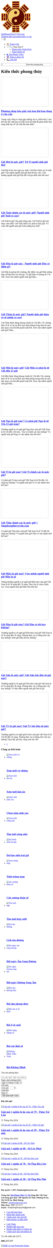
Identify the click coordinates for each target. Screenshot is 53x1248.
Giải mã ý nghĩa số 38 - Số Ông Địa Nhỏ (23, 1179)
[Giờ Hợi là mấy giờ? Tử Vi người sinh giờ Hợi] (24, 156)
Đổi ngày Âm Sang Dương (21, 961)
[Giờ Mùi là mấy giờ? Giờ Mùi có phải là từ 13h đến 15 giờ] (24, 362)
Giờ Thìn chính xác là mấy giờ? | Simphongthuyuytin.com (19, 524)
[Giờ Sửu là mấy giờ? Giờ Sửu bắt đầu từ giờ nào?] (24, 670)
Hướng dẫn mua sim (15, 1226)
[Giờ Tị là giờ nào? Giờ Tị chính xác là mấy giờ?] (24, 466)
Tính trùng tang (16, 876)
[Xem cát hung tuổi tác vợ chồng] (13, 757)
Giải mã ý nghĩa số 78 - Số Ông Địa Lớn (23, 1163)
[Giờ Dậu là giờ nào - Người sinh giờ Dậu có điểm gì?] (24, 258)
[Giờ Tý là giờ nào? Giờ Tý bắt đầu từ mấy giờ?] (24, 721)
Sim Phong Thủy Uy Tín (20, 1195)
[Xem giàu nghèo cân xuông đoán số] (13, 884)
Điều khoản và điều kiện (17, 1219)
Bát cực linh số (15, 1046)
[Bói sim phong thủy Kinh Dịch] (13, 990)
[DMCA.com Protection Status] (15, 1245)
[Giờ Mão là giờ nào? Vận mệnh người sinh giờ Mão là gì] (24, 568)
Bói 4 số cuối (14, 1024)
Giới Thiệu (11, 1224)
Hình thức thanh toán (16, 1214)
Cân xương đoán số (18, 897)
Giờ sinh (4, 1085)
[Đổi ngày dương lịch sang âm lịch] (13, 971)
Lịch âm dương (15, 940)
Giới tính (5, 1090)
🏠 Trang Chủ (13, 44)
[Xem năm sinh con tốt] (13, 799)
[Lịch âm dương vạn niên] (13, 927)
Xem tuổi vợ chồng (17, 770)
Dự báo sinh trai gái (18, 855)
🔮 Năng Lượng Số (15, 57)
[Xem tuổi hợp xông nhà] (13, 821)
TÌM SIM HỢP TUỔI (10, 1096)
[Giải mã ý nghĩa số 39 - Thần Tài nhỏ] (22, 1125)
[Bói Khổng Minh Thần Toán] (13, 1056)
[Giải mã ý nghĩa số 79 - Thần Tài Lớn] (22, 1106)
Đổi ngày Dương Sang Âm (21, 982)
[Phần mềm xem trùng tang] (13, 863)
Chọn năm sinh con (17, 813)
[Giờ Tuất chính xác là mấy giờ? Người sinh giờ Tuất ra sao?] (24, 207)
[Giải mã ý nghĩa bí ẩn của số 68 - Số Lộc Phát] (18, 1143)
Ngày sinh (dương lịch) (11, 1080)
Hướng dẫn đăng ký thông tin (19, 1229)
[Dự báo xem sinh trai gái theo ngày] (13, 842)
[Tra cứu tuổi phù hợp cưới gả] (13, 905)
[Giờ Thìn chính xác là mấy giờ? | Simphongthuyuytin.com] (24, 517)
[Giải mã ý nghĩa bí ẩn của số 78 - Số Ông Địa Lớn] (19, 1158)
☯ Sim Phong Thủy (15, 54)
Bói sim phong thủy (18, 1003)
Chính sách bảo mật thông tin (19, 1231)
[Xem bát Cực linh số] (13, 1033)
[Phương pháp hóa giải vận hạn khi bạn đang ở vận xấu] (24, 106)
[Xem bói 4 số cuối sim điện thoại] (13, 1011)
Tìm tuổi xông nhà (17, 834)
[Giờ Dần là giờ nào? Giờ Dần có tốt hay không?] (24, 619)
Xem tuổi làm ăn (16, 791)
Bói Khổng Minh (16, 1067)
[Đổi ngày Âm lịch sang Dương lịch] (13, 948)
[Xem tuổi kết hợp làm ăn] (13, 778)
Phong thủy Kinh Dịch (22, 49)
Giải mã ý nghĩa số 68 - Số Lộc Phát (21, 1148)
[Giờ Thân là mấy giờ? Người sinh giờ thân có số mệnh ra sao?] (24, 309)
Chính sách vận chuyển (17, 1217)
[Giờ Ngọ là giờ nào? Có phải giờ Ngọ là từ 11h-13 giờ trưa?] (24, 416)
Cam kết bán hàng (14, 1212)
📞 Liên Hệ (12, 59)
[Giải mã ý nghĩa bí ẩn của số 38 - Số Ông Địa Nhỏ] (20, 1174)
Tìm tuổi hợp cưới (17, 919)
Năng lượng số (18, 52)
